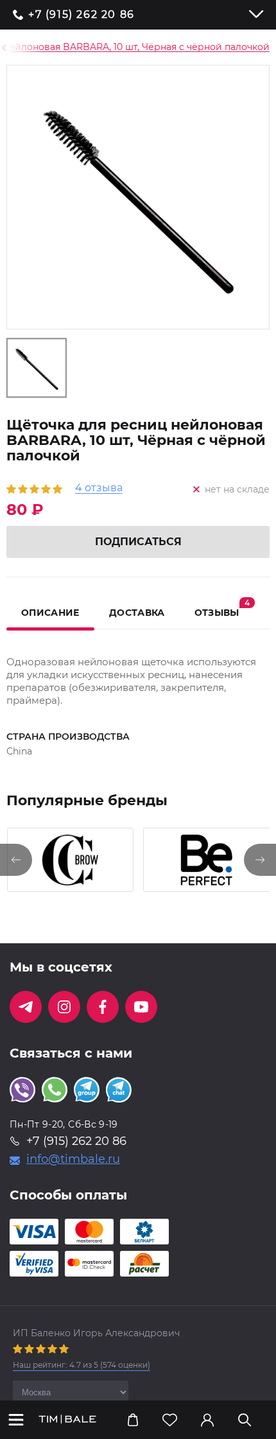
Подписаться (138, 542)
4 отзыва (99, 488)
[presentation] (16, 860)
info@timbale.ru (73, 1159)
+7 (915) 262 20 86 (81, 14)
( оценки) (81, 1365)
